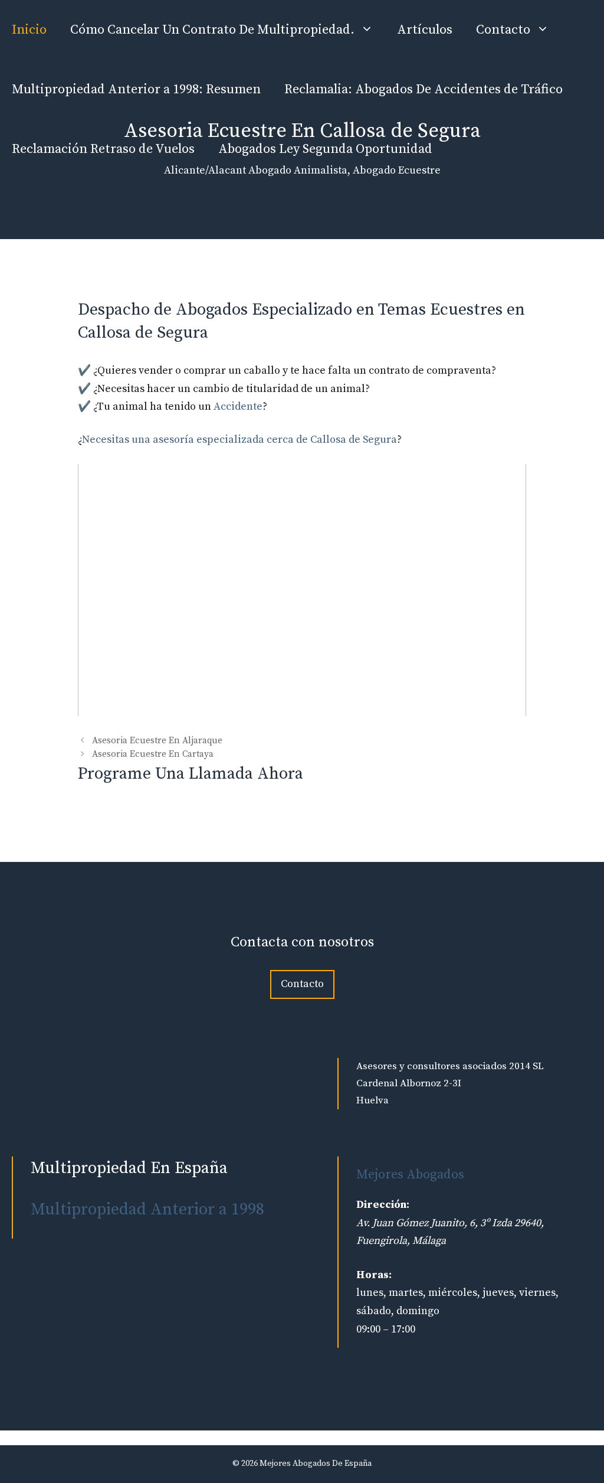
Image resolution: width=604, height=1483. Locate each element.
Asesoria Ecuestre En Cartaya (153, 754)
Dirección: (382, 1204)
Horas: (374, 1275)
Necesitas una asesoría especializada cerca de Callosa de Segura (239, 439)
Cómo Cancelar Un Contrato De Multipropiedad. (212, 30)
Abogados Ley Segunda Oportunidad (325, 149)
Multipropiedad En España (129, 1168)
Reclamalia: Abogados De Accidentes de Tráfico (423, 89)
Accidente (238, 406)
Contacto (503, 30)
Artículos (424, 30)
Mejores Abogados (410, 1175)
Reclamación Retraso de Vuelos (103, 149)
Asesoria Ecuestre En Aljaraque (157, 740)
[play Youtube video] (302, 590)
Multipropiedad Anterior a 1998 (147, 1209)
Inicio (29, 30)
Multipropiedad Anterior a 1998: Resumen (136, 89)
